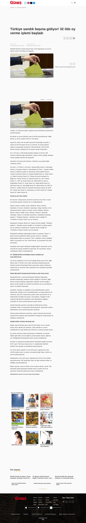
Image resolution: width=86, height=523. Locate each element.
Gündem (35, 497)
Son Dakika (55, 504)
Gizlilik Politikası (50, 514)
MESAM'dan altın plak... (17, 444)
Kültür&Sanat (41, 504)
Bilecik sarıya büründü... (31, 444)
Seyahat (47, 497)
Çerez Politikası (37, 514)
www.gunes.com (43, 518)
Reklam (26, 514)
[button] (71, 64)
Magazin (35, 502)
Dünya (39, 499)
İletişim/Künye (15, 514)
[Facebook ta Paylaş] (70, 38)
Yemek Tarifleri (48, 502)
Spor (34, 499)
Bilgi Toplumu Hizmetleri (67, 514)
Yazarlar (55, 497)
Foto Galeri (55, 499)
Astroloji (47, 499)
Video (54, 502)
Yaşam (34, 504)
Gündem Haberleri (21, 7)
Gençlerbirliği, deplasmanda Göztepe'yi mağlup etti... (17, 427)
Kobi (46, 504)
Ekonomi (40, 497)
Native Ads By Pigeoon (48, 392)
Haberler (12, 7)
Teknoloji (40, 502)
